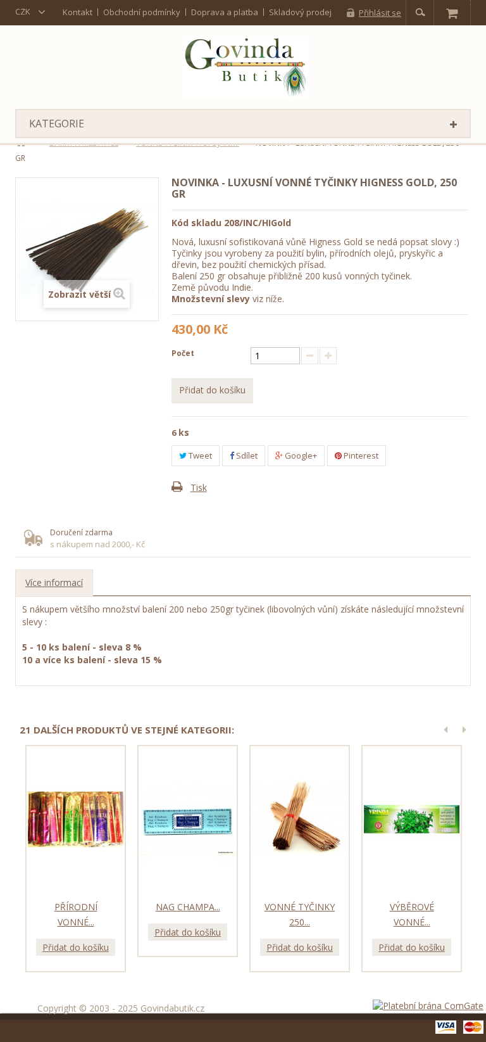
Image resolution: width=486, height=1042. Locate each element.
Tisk (198, 487)
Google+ (300, 455)
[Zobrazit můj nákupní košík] (451, 12)
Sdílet (246, 455)
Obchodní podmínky (141, 12)
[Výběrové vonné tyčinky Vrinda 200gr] (412, 819)
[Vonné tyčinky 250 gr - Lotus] (300, 819)
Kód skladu (196, 223)
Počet (182, 353)
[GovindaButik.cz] (245, 67)
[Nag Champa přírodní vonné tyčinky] (188, 819)
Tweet (199, 455)
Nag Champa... (188, 907)
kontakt (77, 12)
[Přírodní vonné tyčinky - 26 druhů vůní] (76, 819)
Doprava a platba (224, 12)
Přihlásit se (380, 12)
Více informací (54, 582)
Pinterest (360, 455)
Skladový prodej (300, 12)
